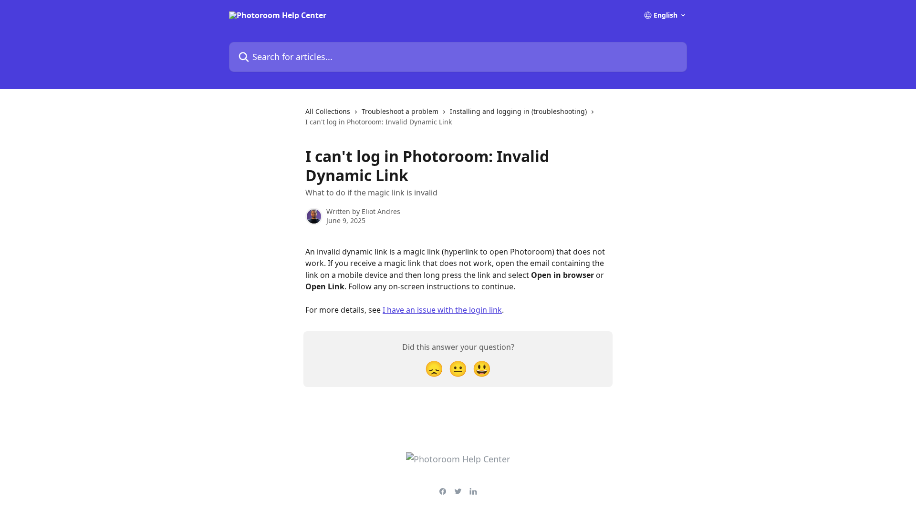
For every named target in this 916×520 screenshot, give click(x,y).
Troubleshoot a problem (400, 111)
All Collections (327, 111)
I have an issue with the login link (442, 310)
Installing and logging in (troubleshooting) (518, 111)
